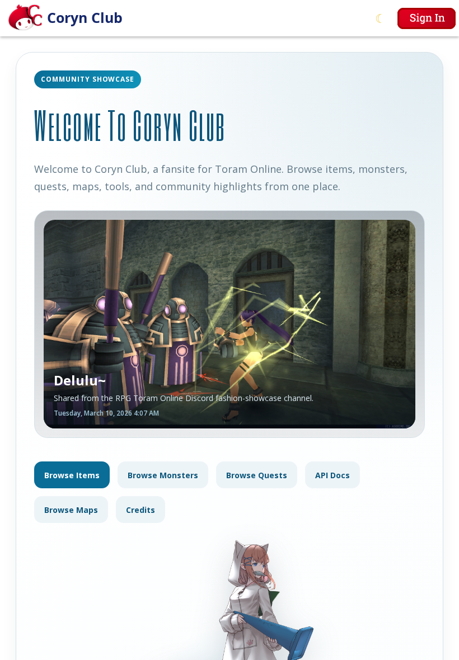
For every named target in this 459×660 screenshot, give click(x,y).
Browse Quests (256, 475)
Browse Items (72, 475)
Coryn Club (85, 17)
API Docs (332, 475)
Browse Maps (71, 510)
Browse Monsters (163, 475)
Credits (140, 510)
